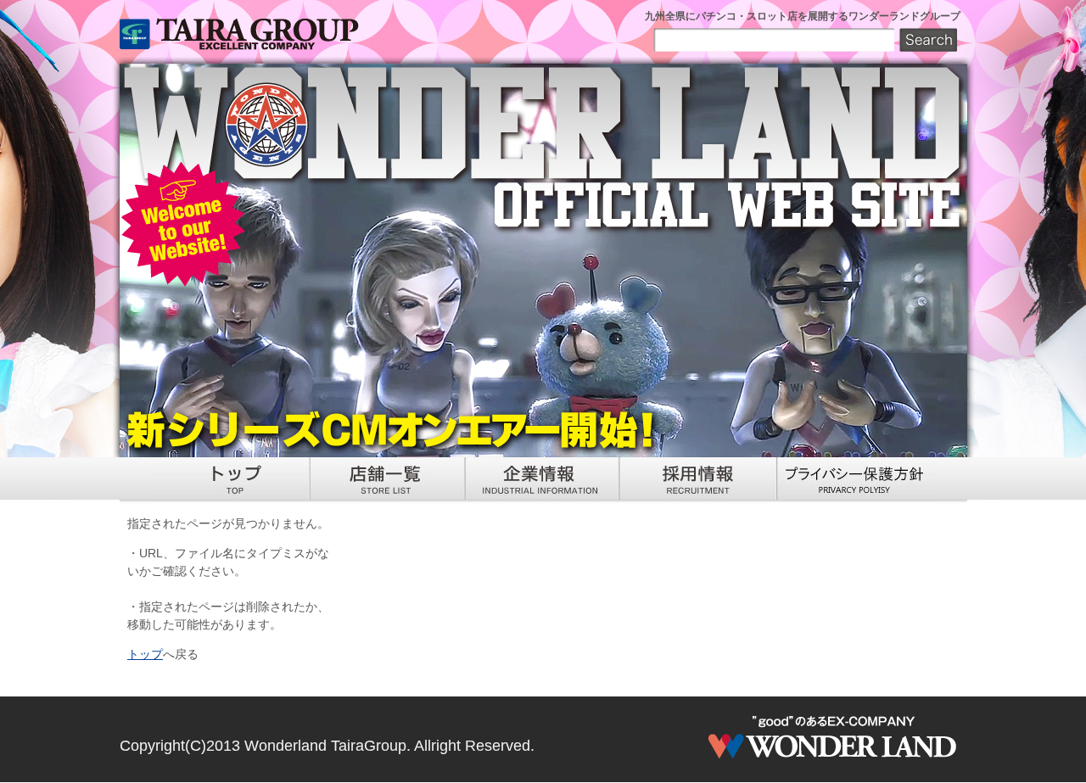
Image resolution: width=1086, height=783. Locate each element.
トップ (145, 654)
